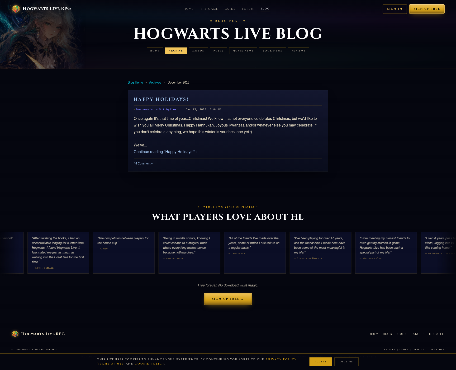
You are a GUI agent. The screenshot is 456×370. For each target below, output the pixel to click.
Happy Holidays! (161, 99)
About (418, 334)
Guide (230, 9)
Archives (155, 82)
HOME (155, 50)
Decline (346, 361)
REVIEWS (299, 50)
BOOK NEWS (272, 50)
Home (189, 9)
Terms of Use (110, 363)
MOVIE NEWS (243, 50)
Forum (248, 9)
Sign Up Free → (228, 299)
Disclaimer (436, 349)
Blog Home (135, 82)
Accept (321, 361)
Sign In (394, 9)
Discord (437, 334)
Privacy (390, 349)
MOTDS (198, 50)
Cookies (418, 349)
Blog (265, 8)
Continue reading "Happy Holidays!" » (166, 151)
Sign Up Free (427, 9)
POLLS (219, 50)
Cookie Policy (149, 363)
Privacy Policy (281, 359)
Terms (403, 349)
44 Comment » (143, 163)
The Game (209, 9)
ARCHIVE (176, 50)
